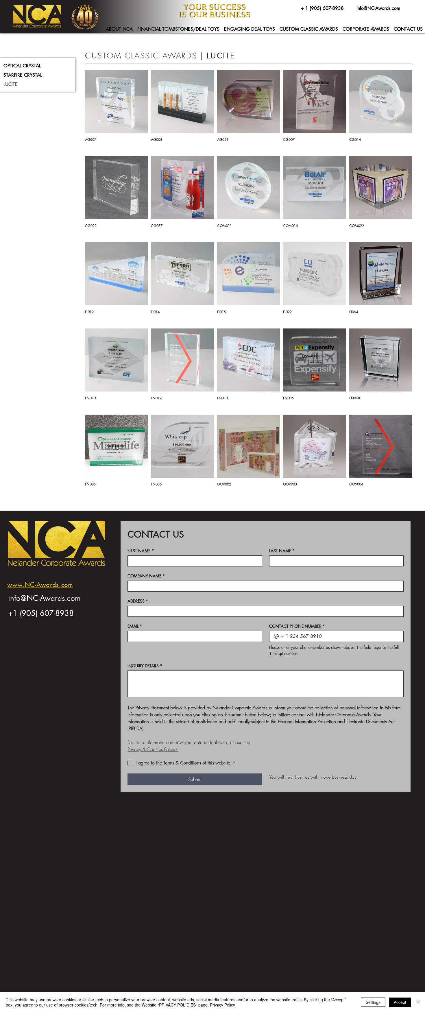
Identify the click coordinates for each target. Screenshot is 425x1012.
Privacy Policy (222, 1005)
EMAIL (135, 626)
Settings (373, 1002)
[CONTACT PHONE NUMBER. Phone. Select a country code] (278, 636)
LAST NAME (282, 550)
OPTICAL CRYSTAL (22, 66)
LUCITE (10, 84)
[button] (119, 29)
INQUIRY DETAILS (145, 665)
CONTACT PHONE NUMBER (297, 626)
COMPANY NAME (146, 575)
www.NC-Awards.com (40, 585)
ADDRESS (138, 601)
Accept (400, 1002)
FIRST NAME (141, 550)
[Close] (418, 1002)
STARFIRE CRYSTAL (22, 75)
